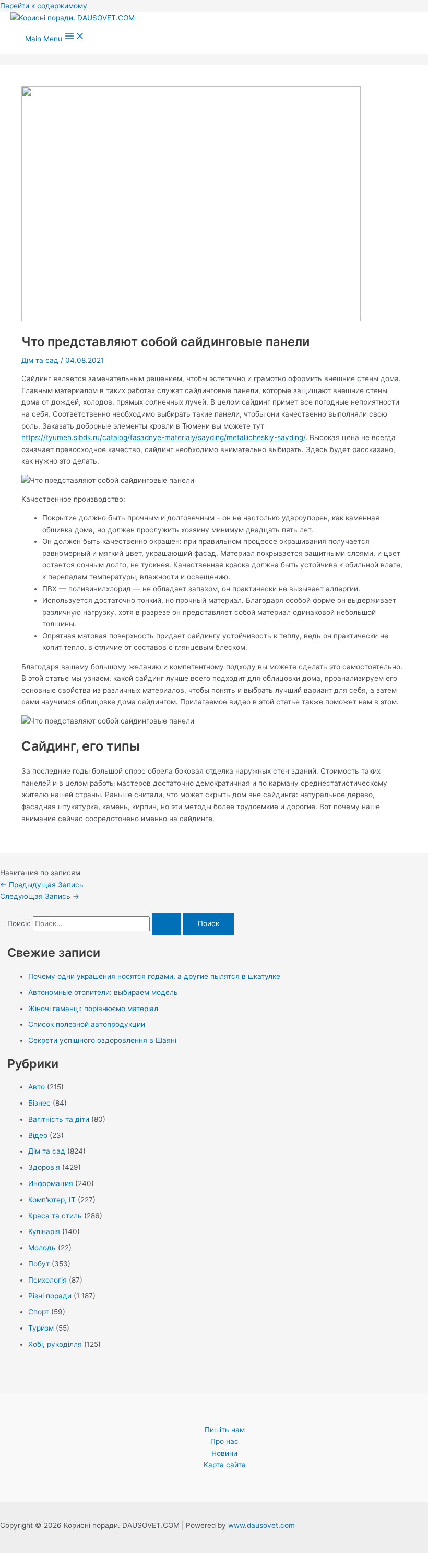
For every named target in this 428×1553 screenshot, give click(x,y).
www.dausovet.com (261, 1525)
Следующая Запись (39, 896)
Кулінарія (44, 1231)
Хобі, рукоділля (55, 1344)
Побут (39, 1264)
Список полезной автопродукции (86, 1024)
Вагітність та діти (58, 1119)
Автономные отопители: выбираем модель (103, 992)
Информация (50, 1183)
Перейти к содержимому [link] (43, 6)
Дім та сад (39, 360)
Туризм (41, 1328)
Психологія (47, 1280)
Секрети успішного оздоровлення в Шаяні (102, 1040)
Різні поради (50, 1295)
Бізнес (39, 1103)
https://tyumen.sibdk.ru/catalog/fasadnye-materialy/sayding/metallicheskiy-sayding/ (163, 437)
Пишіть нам (225, 1430)
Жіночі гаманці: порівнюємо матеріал (93, 1008)
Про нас (224, 1441)
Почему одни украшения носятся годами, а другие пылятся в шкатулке (154, 976)
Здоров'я (44, 1167)
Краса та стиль (55, 1216)
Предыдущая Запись (42, 885)
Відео (37, 1135)
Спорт (38, 1312)
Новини (224, 1453)
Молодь (42, 1247)
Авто (36, 1087)
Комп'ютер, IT (52, 1199)
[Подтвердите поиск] (166, 924)
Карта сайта (225, 1465)
